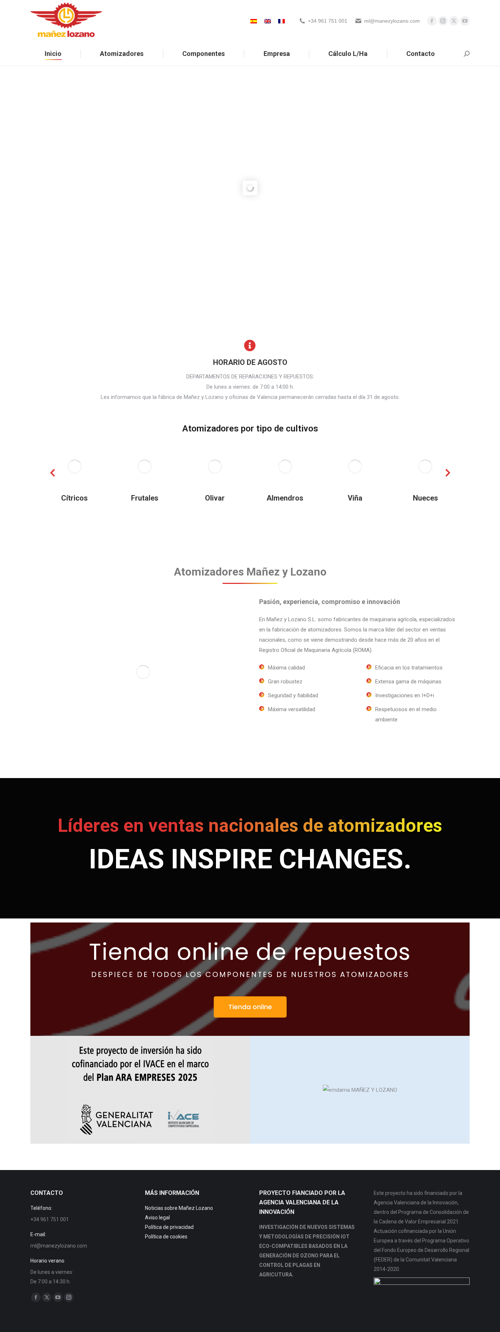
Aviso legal (157, 1217)
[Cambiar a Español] (254, 20)
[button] (52, 472)
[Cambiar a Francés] (281, 20)
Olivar (145, 498)
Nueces (355, 498)
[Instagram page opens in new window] (443, 21)
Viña (285, 498)
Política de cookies (166, 1236)
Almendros (215, 498)
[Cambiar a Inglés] (268, 20)
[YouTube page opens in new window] (465, 21)
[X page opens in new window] (454, 21)
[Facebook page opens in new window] (432, 21)
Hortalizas (425, 498)
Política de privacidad (169, 1227)
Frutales (75, 498)
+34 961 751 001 (327, 21)
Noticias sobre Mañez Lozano (179, 1208)
